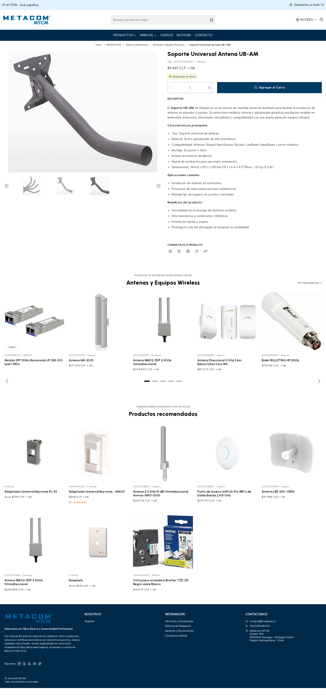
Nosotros (89, 621)
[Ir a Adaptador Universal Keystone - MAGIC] (99, 453)
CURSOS (166, 35)
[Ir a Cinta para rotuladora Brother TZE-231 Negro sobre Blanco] (163, 542)
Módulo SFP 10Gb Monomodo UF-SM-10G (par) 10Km (33, 362)
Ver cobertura (313, 5)
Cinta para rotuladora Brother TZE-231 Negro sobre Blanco (161, 582)
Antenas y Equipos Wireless (169, 45)
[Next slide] (157, 186)
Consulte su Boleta (176, 635)
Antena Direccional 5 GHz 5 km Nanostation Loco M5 (219, 362)
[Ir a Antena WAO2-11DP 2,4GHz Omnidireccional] (163, 321)
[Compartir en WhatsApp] (188, 251)
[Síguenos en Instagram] (19, 664)
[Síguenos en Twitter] (29, 664)
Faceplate (76, 580)
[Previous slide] (7, 186)
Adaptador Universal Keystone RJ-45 (30, 491)
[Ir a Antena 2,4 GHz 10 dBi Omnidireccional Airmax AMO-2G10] (163, 453)
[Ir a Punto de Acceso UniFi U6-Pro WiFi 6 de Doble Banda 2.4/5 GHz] (227, 453)
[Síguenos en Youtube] (34, 664)
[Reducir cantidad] (171, 87)
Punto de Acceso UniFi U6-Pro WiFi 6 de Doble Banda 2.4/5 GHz (224, 493)
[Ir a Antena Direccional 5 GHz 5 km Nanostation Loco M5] (227, 321)
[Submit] (211, 20)
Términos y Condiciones (179, 621)
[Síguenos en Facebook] (24, 664)
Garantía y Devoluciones (179, 630)
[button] (147, 381)
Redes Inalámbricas (137, 45)
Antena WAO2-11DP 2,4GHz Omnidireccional (152, 362)
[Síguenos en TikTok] (39, 664)
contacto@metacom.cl (263, 621)
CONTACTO (204, 35)
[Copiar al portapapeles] (205, 251)
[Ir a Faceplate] (99, 542)
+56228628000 (259, 625)
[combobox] (163, 20)
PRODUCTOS (123, 35)
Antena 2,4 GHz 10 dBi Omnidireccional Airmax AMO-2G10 (160, 493)
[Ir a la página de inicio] (26, 20)
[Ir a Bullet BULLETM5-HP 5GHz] (292, 321)
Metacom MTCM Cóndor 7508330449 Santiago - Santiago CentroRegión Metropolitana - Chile (272, 635)
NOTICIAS (184, 35)
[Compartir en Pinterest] (197, 251)
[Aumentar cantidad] (209, 87)
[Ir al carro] (321, 20)
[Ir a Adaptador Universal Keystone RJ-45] (34, 453)
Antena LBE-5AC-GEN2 (278, 491)
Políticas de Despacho (178, 625)
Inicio (99, 45)
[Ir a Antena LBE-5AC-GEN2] (292, 453)
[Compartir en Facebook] (170, 251)
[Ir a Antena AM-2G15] (99, 321)
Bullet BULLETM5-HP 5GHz (280, 360)
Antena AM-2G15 (81, 360)
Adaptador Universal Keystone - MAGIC (97, 491)
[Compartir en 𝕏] (179, 251)
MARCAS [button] (146, 35)
